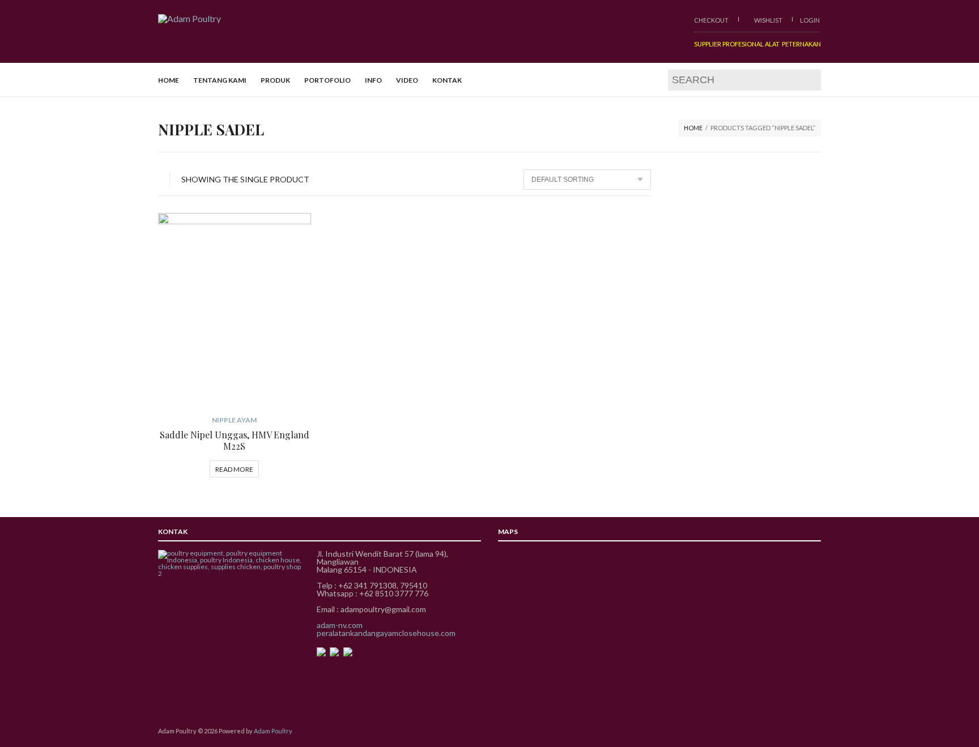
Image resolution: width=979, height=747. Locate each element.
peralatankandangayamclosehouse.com (386, 633)
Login (810, 20)
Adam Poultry (273, 731)
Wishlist (767, 20)
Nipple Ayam (234, 420)
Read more (234, 469)
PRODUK (275, 80)
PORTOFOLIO (327, 80)
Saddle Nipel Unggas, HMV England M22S (234, 440)
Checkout (711, 20)
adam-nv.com (340, 625)
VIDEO (407, 80)
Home (693, 127)
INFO (373, 80)
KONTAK (447, 80)
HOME (168, 80)
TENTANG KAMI (219, 80)
